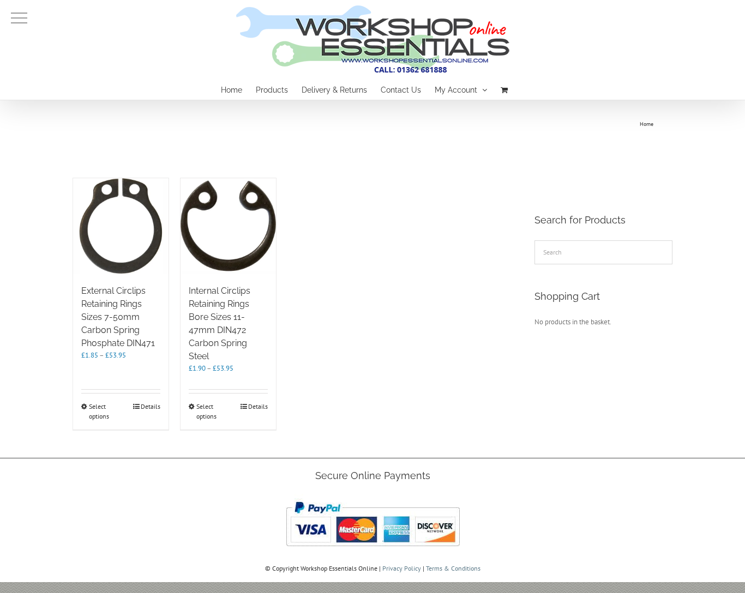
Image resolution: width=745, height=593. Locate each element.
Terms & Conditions (453, 568)
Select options (99, 411)
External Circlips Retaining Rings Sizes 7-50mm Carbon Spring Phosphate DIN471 (118, 317)
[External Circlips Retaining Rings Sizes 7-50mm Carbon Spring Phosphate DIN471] (121, 226)
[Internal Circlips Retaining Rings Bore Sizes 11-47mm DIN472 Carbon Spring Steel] (228, 226)
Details (150, 406)
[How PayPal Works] (373, 498)
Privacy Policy (401, 568)
